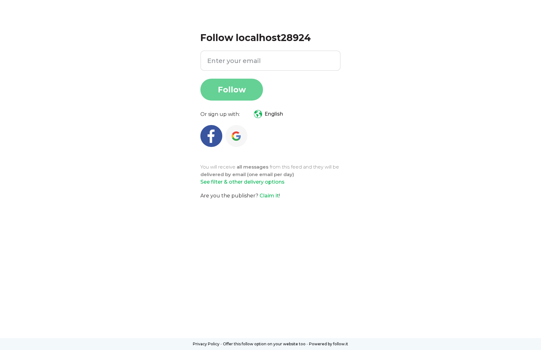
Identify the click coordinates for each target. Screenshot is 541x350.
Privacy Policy (206, 344)
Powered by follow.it (328, 344)
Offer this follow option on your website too (264, 344)
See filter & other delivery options (242, 182)
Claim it (269, 196)
